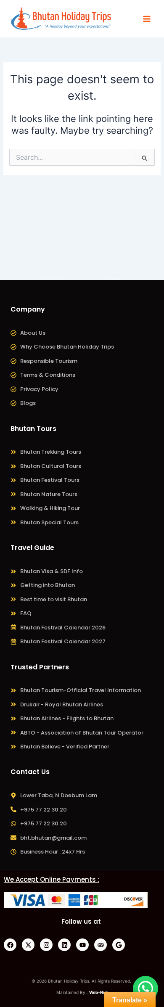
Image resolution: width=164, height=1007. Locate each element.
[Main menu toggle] (147, 19)
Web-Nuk (98, 992)
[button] (145, 988)
